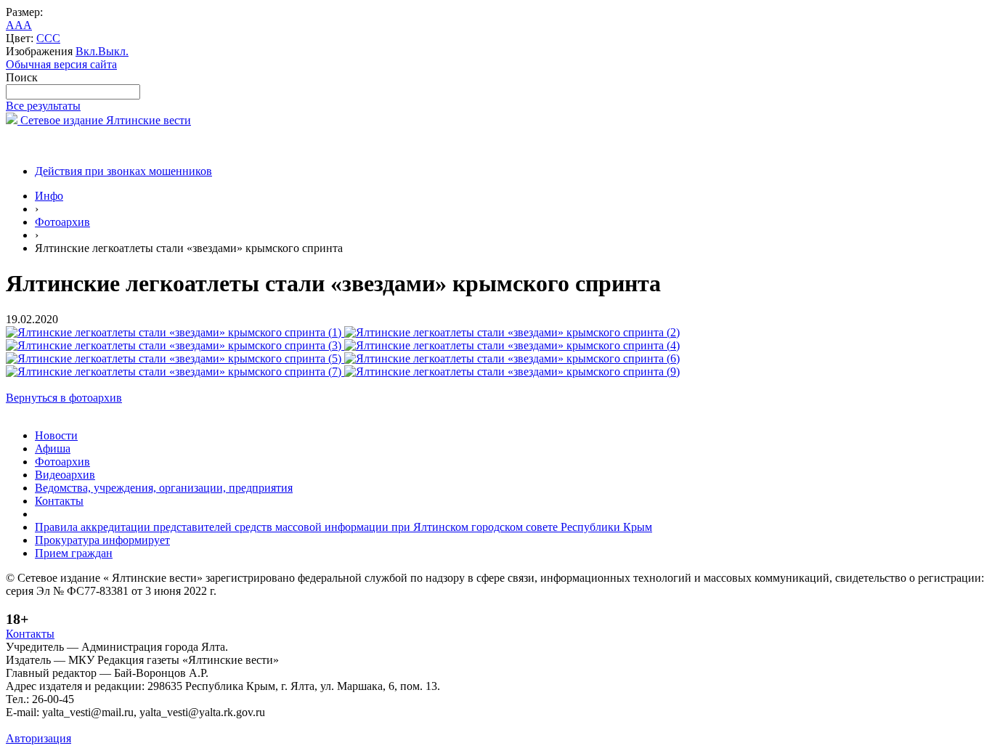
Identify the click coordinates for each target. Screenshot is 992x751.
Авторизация (38, 738)
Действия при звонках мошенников (123, 171)
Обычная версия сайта (61, 64)
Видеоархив (65, 474)
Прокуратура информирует (102, 540)
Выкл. (113, 51)
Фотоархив (62, 222)
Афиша (52, 448)
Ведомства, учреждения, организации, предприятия (164, 488)
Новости (56, 435)
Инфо (49, 196)
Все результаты (43, 106)
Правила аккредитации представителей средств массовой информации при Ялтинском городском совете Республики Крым (343, 527)
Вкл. (87, 51)
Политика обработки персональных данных (115, 725)
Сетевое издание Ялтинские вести (104, 120)
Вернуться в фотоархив (64, 397)
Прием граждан (74, 553)
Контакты (59, 501)
